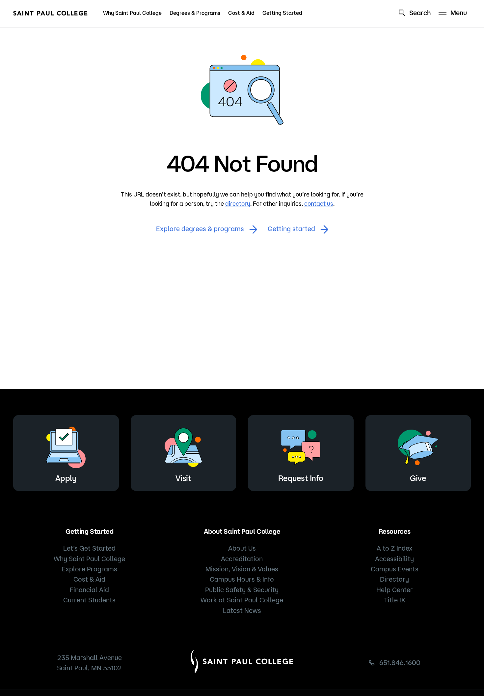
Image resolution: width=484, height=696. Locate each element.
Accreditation (242, 558)
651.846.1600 (399, 662)
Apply (66, 478)
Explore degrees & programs (200, 228)
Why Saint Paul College (132, 13)
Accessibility (394, 558)
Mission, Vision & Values (241, 569)
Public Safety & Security (242, 589)
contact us (318, 203)
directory (237, 203)
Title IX (394, 600)
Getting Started (282, 13)
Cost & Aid (241, 13)
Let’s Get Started (89, 548)
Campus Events (394, 569)
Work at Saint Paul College (242, 600)
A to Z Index (395, 548)
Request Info (300, 478)
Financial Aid (89, 589)
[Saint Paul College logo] (50, 13)
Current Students (89, 600)
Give (418, 478)
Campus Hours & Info (242, 579)
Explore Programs (89, 569)
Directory (394, 579)
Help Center (394, 589)
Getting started (291, 228)
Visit (183, 478)
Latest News (242, 610)
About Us (242, 548)
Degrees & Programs (195, 13)
